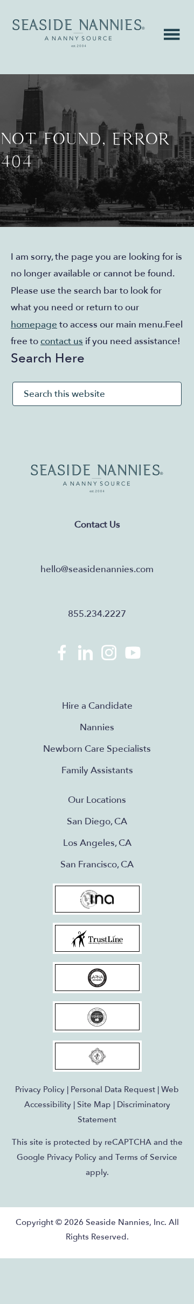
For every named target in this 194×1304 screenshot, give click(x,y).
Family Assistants (97, 770)
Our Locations (97, 800)
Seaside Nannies (79, 33)
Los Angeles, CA (97, 843)
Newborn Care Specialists (97, 749)
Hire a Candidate (97, 706)
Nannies (97, 727)
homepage (34, 324)
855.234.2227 (97, 614)
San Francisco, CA (97, 864)
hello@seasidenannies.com (97, 569)
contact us (61, 341)
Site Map (94, 1104)
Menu (172, 34)
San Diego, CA (97, 821)
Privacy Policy (40, 1089)
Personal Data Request (113, 1089)
